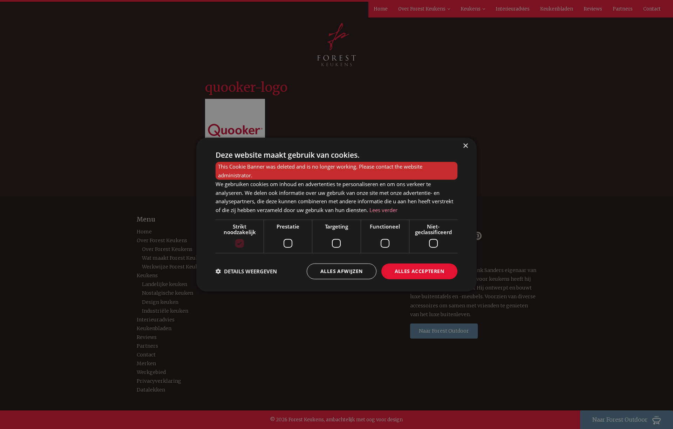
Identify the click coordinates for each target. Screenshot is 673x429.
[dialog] (336, 215)
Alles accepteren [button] (419, 271)
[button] (246, 271)
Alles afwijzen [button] (341, 271)
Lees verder (383, 209)
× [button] (465, 146)
